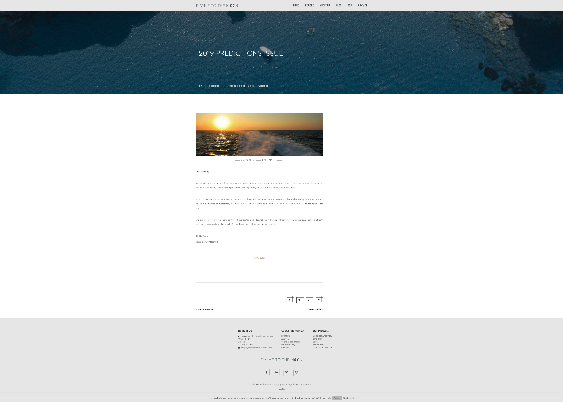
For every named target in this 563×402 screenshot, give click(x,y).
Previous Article (205, 309)
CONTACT (362, 5)
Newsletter (213, 86)
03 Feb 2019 (247, 160)
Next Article (316, 309)
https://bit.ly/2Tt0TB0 (207, 241)
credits (281, 389)
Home (201, 86)
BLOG (338, 5)
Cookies (285, 347)
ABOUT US (325, 5)
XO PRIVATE (318, 344)
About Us (285, 338)
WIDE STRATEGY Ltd (322, 335)
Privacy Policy (288, 344)
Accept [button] (337, 398)
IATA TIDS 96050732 (322, 347)
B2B (350, 5)
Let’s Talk (259, 258)
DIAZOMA (317, 338)
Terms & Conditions (290, 341)
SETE (315, 341)
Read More (348, 398)
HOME (296, 5)
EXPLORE (309, 5)
